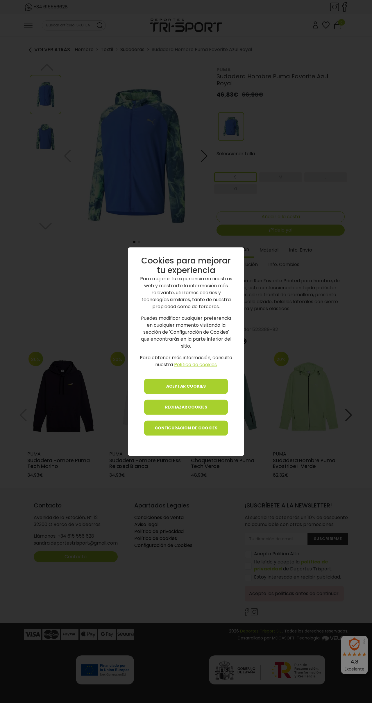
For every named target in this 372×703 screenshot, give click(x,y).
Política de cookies (195, 364)
